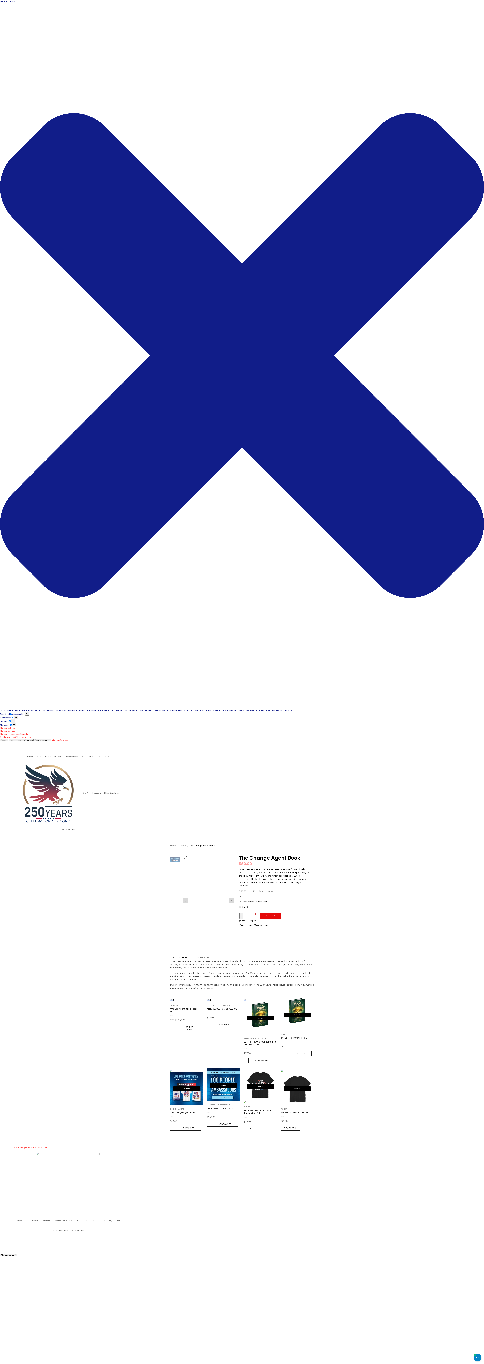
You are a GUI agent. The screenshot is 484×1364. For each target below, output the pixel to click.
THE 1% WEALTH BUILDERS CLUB (222, 1108)
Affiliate (57, 757)
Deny (12, 740)
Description (180, 957)
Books (183, 846)
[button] (242, 356)
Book (246, 907)
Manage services (7, 731)
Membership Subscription (218, 1005)
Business (174, 1005)
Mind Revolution (111, 793)
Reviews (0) (203, 957)
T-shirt (247, 1107)
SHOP (85, 793)
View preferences (25, 740)
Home (30, 757)
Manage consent (8, 1255)
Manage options (7, 728)
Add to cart (270, 915)
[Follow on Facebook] (68, 1240)
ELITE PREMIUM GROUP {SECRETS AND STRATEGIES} (260, 1043)
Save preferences (42, 740)
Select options (189, 1028)
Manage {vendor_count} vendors (15, 734)
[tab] (180, 957)
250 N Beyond (68, 829)
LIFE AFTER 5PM (43, 757)
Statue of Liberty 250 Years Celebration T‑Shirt (257, 1111)
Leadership (261, 902)
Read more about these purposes (15, 737)
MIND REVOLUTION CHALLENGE (222, 1008)
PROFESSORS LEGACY (98, 757)
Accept (4, 740)
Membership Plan (74, 757)
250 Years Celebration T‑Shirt (296, 1112)
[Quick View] (177, 1028)
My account (96, 793)
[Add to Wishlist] (241, 916)
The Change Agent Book (182, 1112)
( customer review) (263, 891)
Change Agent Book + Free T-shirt (185, 1010)
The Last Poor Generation (294, 1037)
